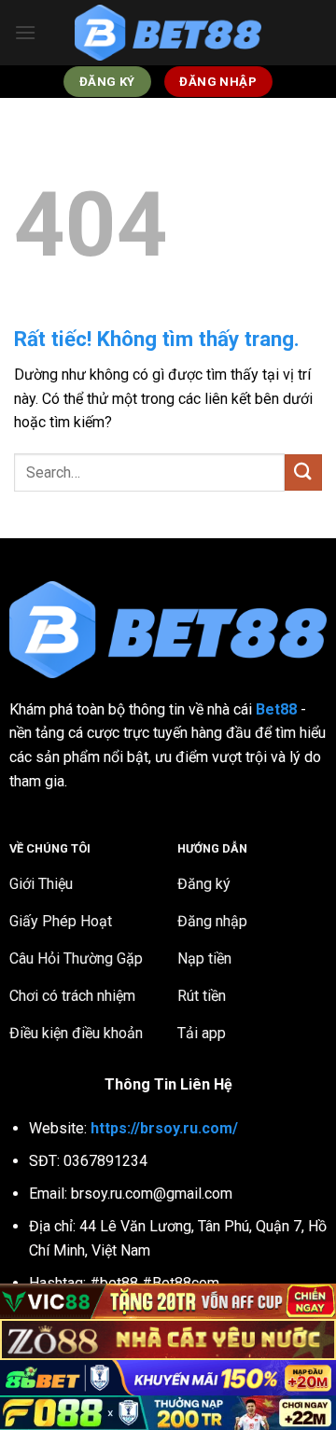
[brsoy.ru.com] (168, 33)
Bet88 (276, 709)
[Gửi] (303, 472)
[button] (25, 32)
